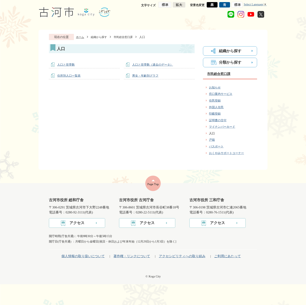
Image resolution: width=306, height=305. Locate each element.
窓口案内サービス (220, 94)
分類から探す (230, 62)
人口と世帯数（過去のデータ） (152, 64)
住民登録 (215, 100)
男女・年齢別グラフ (145, 75)
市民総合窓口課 (123, 37)
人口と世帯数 (66, 64)
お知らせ (215, 87)
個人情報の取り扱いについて (83, 256)
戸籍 (212, 139)
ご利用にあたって (227, 256)
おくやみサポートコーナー (226, 153)
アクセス (77, 223)
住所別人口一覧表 (69, 75)
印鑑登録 (215, 113)
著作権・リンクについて (131, 256)
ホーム (80, 37)
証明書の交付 (217, 120)
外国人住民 (216, 107)
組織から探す (99, 37)
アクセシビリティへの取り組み (182, 256)
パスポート (216, 146)
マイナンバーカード (222, 126)
